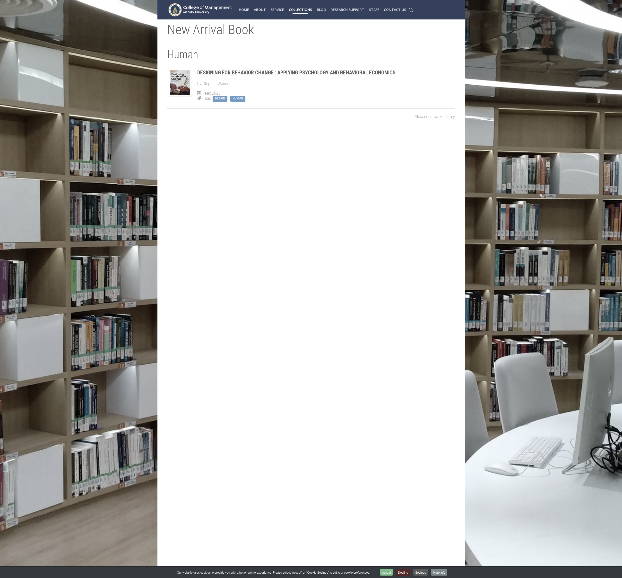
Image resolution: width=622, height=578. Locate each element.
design (220, 98)
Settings (420, 572)
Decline (403, 572)
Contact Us (395, 9)
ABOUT (260, 9)
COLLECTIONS (300, 9)
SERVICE (277, 9)
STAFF (374, 9)
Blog (321, 9)
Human (238, 98)
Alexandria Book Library (435, 116)
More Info (439, 572)
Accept (386, 572)
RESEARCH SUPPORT (347, 9)
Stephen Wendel (216, 83)
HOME (244, 9)
